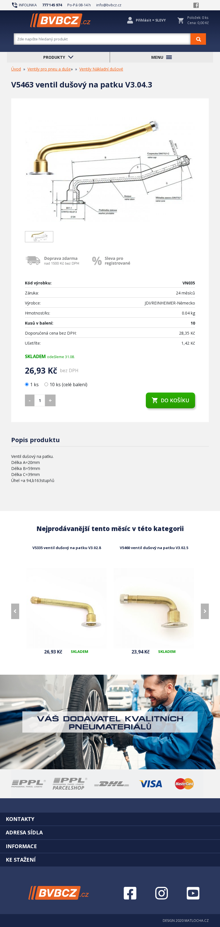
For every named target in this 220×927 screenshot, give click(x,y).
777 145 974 (52, 4)
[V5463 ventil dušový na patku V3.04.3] (110, 169)
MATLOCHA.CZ (196, 920)
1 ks (35, 384)
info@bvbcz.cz (108, 4)
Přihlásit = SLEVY (151, 20)
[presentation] (15, 611)
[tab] (110, 819)
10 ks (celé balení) (68, 384)
